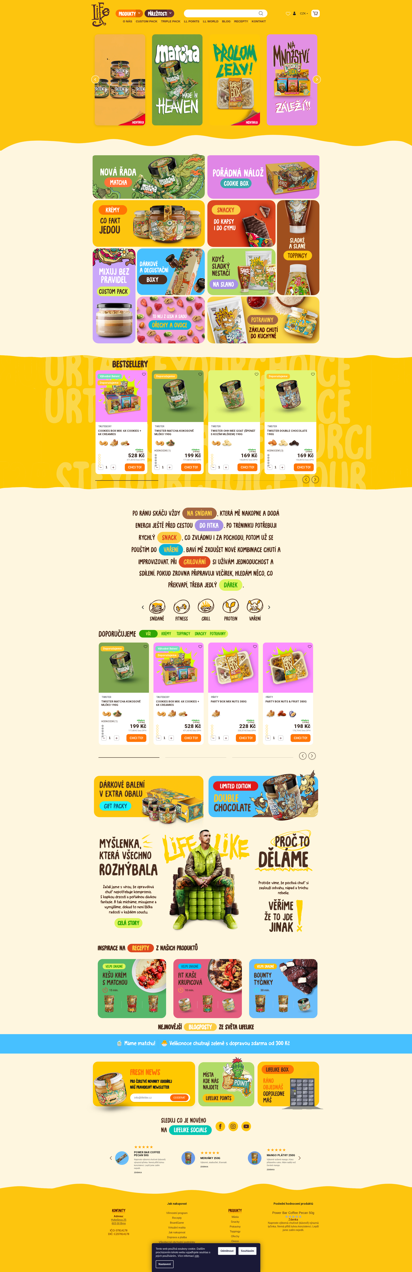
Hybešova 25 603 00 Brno (118, 1221)
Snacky (235, 1221)
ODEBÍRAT (179, 1097)
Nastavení (164, 1264)
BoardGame (177, 1222)
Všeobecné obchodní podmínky (177, 1242)
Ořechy (235, 1236)
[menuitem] (129, 13)
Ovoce (235, 1241)
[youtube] (246, 1126)
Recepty (177, 1217)
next (315, 479)
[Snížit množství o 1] (100, 467)
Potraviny (235, 1226)
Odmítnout (226, 1251)
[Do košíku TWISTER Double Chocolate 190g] (304, 467)
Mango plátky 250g (281, 1155)
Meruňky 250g (210, 1158)
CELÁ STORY (128, 923)
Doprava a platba (177, 1237)
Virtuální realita (177, 1227)
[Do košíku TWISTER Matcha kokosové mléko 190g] (191, 467)
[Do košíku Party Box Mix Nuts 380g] (246, 738)
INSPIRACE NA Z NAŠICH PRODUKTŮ (148, 948)
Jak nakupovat (177, 1232)
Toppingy (235, 1231)
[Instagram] (233, 1126)
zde (197, 1256)
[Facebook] (220, 1126)
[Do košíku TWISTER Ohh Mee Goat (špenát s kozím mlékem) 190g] (247, 467)
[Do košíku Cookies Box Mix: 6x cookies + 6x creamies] (135, 467)
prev (306, 479)
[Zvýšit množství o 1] (113, 467)
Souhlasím (247, 1251)
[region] (208, 967)
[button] (294, 13)
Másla (235, 1217)
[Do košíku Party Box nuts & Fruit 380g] (300, 738)
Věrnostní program (176, 1213)
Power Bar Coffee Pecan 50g (147, 1154)
